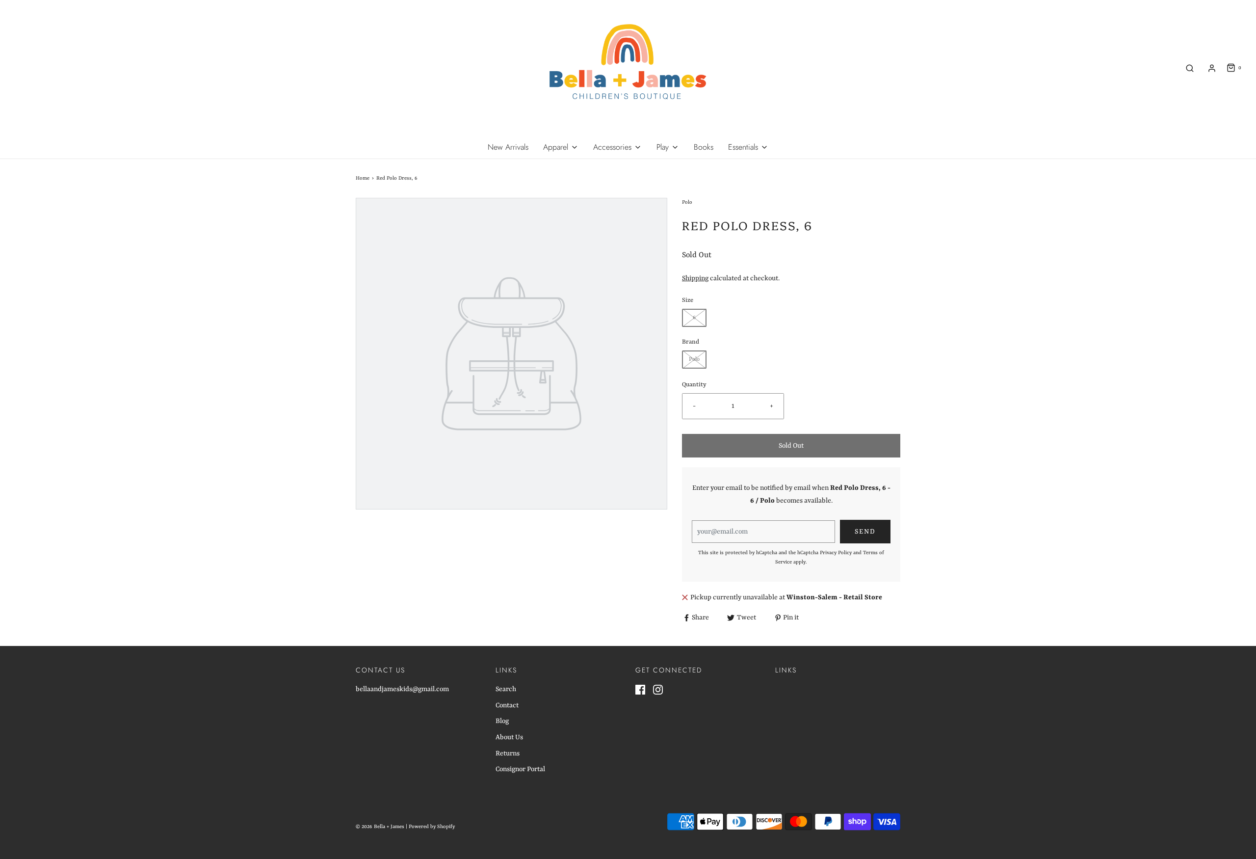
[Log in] (1212, 68)
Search (506, 689)
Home (362, 178)
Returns (508, 753)
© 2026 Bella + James (380, 827)
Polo (694, 359)
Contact (507, 705)
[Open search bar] (1190, 68)
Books (703, 147)
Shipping (695, 278)
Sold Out (791, 446)
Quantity (694, 384)
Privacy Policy (836, 553)
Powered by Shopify (432, 827)
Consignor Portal (520, 769)
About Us (509, 737)
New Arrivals (508, 147)
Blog (502, 721)
